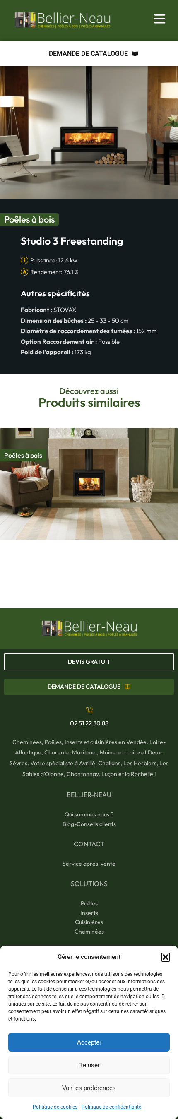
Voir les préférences (89, 1087)
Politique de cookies (55, 1107)
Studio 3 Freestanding (72, 240)
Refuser (89, 1065)
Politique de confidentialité (111, 1107)
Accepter (89, 1042)
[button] (165, 957)
